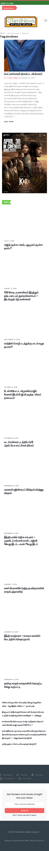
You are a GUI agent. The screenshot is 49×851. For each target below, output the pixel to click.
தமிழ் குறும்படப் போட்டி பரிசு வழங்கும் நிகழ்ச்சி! (19, 744)
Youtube (26, 778)
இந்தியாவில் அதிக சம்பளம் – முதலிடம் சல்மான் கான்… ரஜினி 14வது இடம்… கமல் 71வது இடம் (21, 540)
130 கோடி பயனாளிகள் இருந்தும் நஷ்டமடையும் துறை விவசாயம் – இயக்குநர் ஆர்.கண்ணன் (21, 295)
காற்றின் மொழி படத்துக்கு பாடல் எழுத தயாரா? (24, 345)
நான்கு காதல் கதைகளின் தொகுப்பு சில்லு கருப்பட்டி (23, 685)
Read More (9, 121)
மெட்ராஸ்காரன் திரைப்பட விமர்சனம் (23, 74)
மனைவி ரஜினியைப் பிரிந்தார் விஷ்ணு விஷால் (24, 491)
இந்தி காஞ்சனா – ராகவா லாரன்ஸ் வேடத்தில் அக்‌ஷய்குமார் (22, 637)
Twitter (23, 775)
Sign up (24, 810)
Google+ (39, 775)
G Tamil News (12, 78)
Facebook (7, 775)
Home (2, 33)
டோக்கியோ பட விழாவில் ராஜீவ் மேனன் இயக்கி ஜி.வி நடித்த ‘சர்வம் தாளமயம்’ (22, 394)
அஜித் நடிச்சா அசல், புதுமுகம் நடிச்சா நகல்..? (23, 246)
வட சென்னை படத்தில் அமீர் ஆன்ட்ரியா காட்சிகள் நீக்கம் (19, 443)
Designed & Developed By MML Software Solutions (24, 841)
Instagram (8, 778)
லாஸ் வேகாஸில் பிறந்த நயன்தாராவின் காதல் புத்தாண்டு (24, 590)
